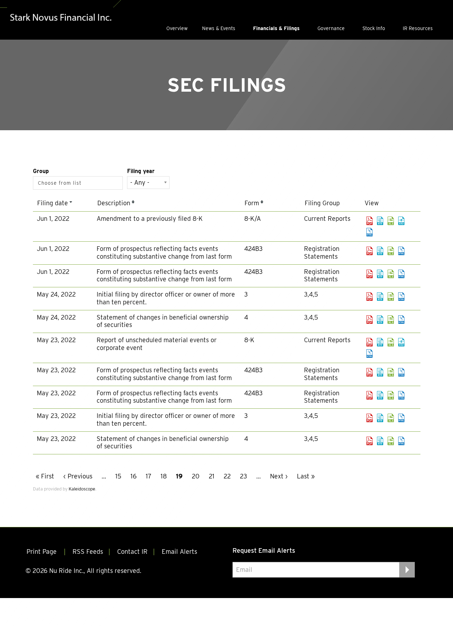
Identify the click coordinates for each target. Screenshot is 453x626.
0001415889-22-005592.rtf (380, 296)
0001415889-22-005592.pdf (369, 296)
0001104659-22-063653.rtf (380, 342)
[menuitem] (177, 28)
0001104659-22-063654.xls (390, 372)
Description (113, 203)
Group (41, 171)
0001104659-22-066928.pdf (369, 251)
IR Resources (418, 28)
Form (252, 203)
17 (148, 476)
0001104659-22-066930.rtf (380, 274)
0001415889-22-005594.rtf (380, 319)
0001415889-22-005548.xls (390, 441)
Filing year (141, 171)
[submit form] (407, 570)
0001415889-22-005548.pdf (369, 441)
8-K (249, 340)
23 (243, 476)
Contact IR (132, 551)
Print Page (42, 551)
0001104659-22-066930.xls (390, 274)
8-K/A (252, 218)
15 (118, 476)
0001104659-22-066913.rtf (380, 221)
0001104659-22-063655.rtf (380, 395)
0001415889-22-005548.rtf (380, 441)
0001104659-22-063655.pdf (369, 395)
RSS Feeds (88, 551)
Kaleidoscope (82, 489)
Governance (331, 28)
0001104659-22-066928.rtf (380, 251)
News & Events (218, 28)
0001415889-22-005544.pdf (369, 418)
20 (196, 476)
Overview (177, 28)
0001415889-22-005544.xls (390, 418)
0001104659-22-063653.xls (390, 342)
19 (179, 476)
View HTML (369, 232)
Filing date (52, 203)
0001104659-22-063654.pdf (369, 372)
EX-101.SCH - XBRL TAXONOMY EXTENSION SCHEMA (401, 221)
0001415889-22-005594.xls (390, 319)
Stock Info (373, 28)
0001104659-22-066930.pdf (369, 274)
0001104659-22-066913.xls (390, 221)
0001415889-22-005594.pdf (369, 319)
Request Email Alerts (264, 550)
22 (227, 476)
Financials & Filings (276, 28)
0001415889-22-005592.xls (390, 296)
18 (164, 476)
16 (134, 476)
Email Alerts (179, 551)
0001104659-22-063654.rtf (380, 372)
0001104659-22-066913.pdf (369, 221)
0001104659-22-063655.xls (390, 395)
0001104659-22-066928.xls (390, 251)
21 (211, 476)
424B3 (253, 248)
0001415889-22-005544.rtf (380, 418)
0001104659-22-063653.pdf (369, 342)
